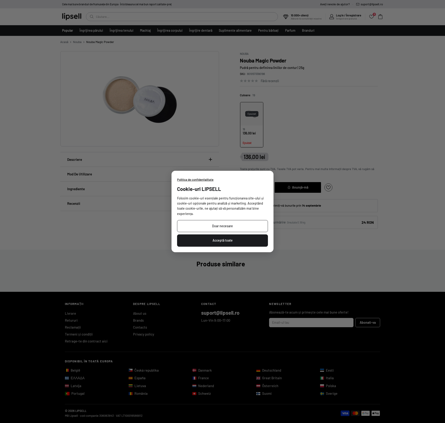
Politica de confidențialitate (195, 179)
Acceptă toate (223, 240)
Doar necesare (222, 226)
